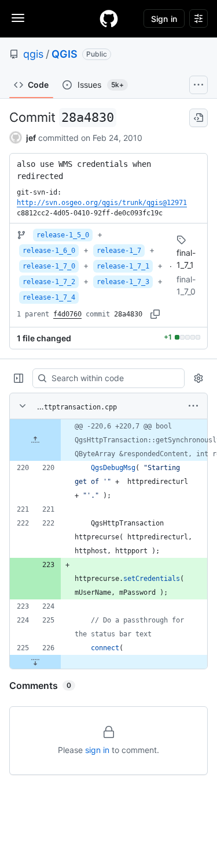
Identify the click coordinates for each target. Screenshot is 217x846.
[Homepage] (109, 18)
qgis (33, 54)
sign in (97, 750)
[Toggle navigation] (18, 18)
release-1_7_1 (123, 266)
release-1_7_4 (49, 297)
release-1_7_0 (49, 266)
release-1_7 (119, 251)
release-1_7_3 (123, 282)
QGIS (65, 54)
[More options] (193, 406)
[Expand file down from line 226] (35, 662)
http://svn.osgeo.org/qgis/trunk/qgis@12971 (102, 203)
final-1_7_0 (186, 285)
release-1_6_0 (49, 251)
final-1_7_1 (186, 259)
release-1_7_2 (49, 282)
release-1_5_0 (62, 235)
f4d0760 (67, 314)
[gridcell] (108, 440)
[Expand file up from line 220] (35, 440)
